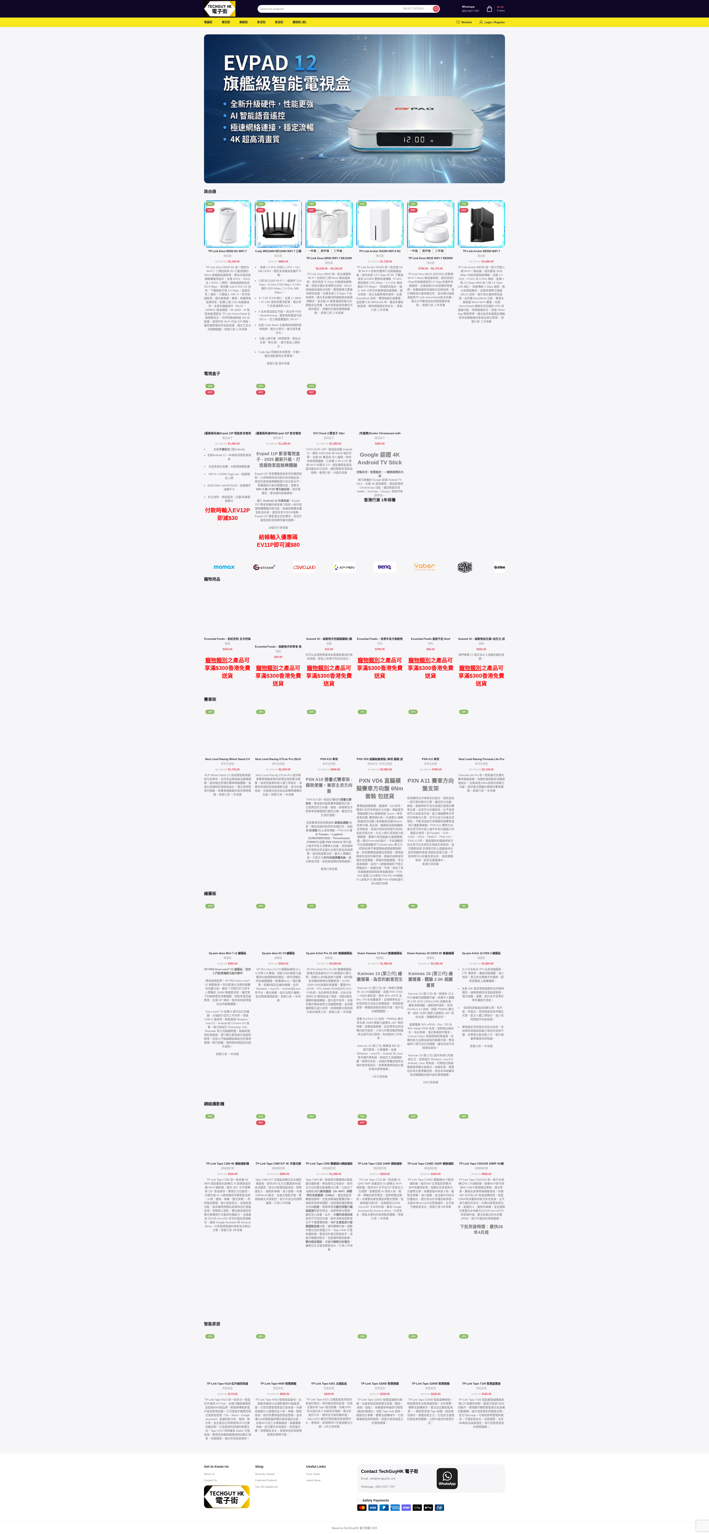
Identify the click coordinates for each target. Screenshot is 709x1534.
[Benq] (384, 567)
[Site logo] (219, 8)
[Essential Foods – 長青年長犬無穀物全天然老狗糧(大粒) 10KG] (379, 611)
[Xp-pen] (344, 567)
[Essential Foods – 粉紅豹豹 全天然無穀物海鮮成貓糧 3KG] (227, 611)
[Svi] (304, 567)
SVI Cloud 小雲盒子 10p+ (329, 433)
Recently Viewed (265, 1473)
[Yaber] (425, 567)
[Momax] (224, 567)
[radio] (312, 251)
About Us (209, 1473)
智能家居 (227, 1388)
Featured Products (266, 1480)
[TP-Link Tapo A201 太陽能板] (329, 1356)
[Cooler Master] (465, 567)
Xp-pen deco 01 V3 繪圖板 (278, 953)
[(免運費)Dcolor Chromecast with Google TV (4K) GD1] (379, 406)
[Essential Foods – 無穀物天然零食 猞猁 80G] (278, 615)
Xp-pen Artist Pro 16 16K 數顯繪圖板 (329, 953)
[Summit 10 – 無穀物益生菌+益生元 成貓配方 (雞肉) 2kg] (481, 611)
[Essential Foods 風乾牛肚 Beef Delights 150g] (430, 611)
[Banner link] (354, 108)
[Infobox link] (470, 8)
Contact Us (210, 1480)
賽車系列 (372, 763)
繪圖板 (227, 957)
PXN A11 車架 (430, 759)
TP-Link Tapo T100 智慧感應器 (481, 1383)
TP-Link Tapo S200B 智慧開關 (431, 1383)
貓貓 (227, 643)
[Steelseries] (505, 567)
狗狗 (379, 643)
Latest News (313, 1480)
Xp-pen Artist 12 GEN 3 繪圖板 (481, 953)
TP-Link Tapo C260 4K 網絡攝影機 (227, 1163)
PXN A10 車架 (329, 759)
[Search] (436, 9)
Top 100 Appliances (266, 1486)
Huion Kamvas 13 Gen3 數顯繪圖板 (379, 953)
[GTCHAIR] (264, 567)
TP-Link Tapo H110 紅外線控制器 (227, 1383)
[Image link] (227, 1496)
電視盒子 (227, 437)
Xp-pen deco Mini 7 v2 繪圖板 (227, 953)
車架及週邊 (227, 763)
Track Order (313, 1473)
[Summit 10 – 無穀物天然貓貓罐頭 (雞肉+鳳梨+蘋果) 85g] (329, 611)
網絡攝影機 (227, 1168)
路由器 (227, 255)
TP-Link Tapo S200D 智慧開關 (380, 1383)
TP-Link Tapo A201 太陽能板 (329, 1383)
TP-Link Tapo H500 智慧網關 (278, 1383)
